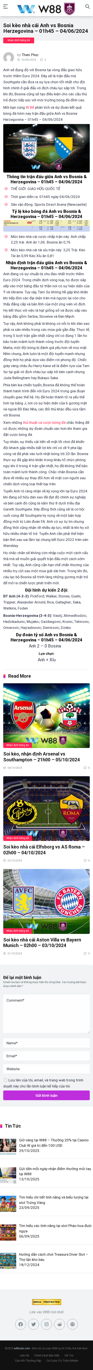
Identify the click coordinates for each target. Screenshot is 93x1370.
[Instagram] (46, 1324)
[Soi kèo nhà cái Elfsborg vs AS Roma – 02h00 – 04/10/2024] (46, 808)
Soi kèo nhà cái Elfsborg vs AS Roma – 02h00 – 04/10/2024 (44, 849)
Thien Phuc (30, 55)
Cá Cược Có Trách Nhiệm (62, 1360)
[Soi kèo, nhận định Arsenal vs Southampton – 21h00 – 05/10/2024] (46, 715)
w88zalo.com (22, 1348)
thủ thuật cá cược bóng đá (44, 422)
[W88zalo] (46, 9)
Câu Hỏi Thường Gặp (28, 1360)
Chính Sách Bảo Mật (46, 1355)
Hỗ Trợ (69, 1355)
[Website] (72, 1324)
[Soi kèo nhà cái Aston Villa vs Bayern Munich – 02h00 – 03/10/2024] (46, 901)
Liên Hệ (24, 1355)
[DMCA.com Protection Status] (46, 1304)
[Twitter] (33, 1324)
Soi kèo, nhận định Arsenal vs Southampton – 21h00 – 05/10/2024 (41, 756)
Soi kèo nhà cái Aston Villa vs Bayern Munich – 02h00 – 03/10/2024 (42, 942)
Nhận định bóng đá (19, 40)
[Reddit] (59, 1324)
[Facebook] (20, 1324)
